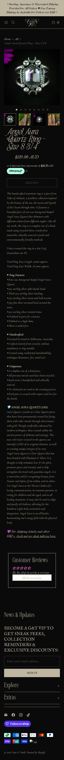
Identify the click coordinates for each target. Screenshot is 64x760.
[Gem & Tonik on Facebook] (15, 715)
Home (7, 39)
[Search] (13, 22)
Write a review (32, 577)
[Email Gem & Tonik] (8, 715)
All (16, 39)
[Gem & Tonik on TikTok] (30, 715)
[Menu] (6, 22)
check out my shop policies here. (36, 536)
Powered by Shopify (35, 752)
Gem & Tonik (18, 752)
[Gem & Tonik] (32, 22)
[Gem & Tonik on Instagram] (23, 715)
